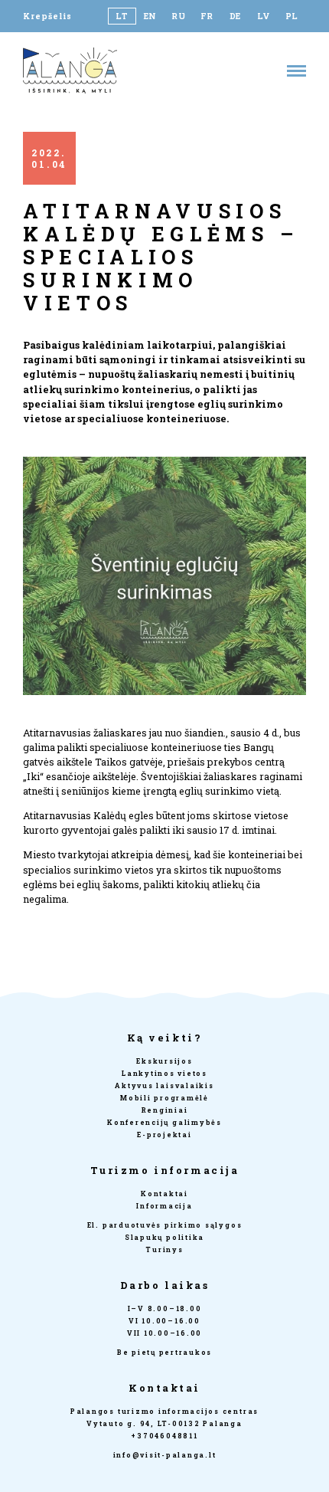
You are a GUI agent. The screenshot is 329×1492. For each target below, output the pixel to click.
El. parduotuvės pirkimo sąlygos (165, 1225)
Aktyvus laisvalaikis (164, 1085)
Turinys (164, 1249)
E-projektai (164, 1134)
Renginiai (165, 1110)
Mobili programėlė (164, 1098)
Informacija (164, 1206)
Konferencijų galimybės (164, 1122)
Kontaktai (164, 1193)
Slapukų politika (164, 1237)
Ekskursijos (164, 1061)
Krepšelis (47, 16)
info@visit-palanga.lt (165, 1455)
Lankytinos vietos (164, 1073)
